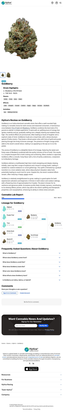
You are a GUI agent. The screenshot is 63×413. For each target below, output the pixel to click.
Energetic (11, 105)
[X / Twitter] (29, 363)
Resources (6, 375)
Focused (17, 105)
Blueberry (26, 128)
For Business (7, 380)
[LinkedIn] (33, 363)
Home (3, 343)
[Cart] (56, 3)
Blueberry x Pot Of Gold (13, 91)
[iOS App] (31, 369)
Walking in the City (12, 112)
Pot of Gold (16, 128)
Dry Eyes (40, 105)
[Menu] (61, 3)
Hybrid (14, 343)
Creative (23, 105)
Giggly (29, 105)
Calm (5, 105)
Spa (5, 112)
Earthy (5, 99)
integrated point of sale (35, 357)
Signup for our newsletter (31, 321)
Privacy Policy (49, 330)
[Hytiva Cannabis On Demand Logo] (7, 3)
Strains (8, 343)
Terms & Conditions (27, 409)
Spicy (15, 99)
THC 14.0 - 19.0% (11, 93)
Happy (34, 105)
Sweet (20, 99)
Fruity (10, 99)
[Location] (52, 3)
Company (6, 395)
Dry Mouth (46, 105)
